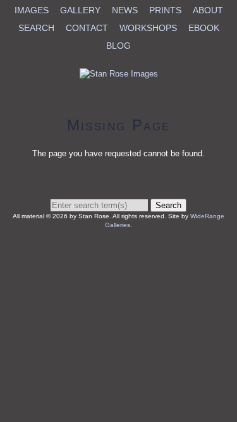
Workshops (148, 28)
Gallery (80, 10)
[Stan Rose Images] (119, 73)
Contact (87, 28)
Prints (165, 10)
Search (36, 28)
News (125, 10)
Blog (118, 45)
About (208, 10)
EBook (203, 28)
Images (32, 10)
